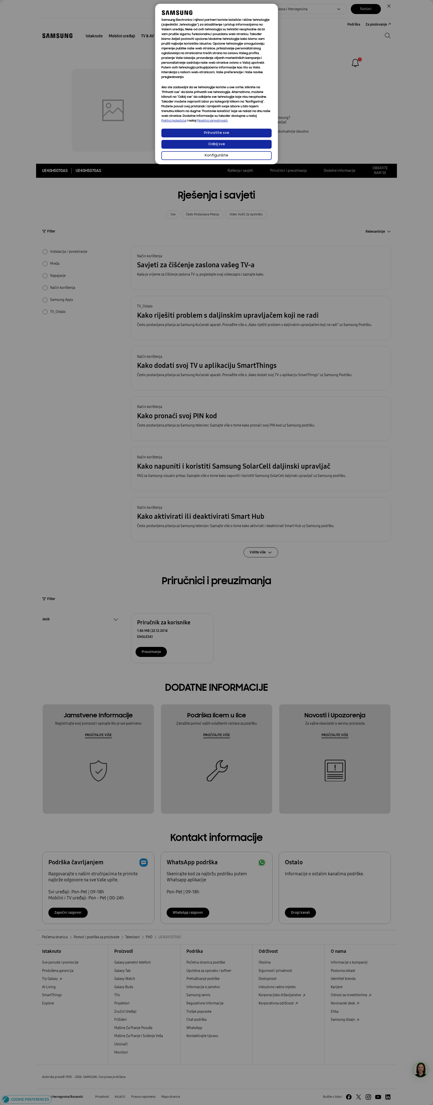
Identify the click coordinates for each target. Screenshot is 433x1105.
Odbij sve (216, 144)
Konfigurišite (216, 155)
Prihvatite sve (216, 133)
